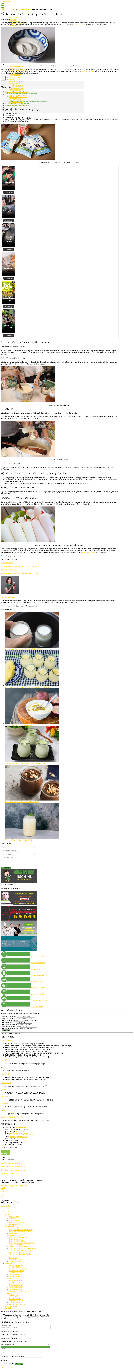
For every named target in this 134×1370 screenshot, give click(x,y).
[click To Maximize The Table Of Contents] (3, 78)
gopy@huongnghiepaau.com (18, 1133)
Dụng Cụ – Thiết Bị (15, 1299)
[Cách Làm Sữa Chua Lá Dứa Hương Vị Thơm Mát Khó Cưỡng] (32, 762)
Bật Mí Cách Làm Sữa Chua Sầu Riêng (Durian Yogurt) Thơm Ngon (27, 687)
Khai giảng (8, 1256)
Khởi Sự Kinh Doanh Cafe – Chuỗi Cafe (22, 1247)
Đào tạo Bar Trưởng (15, 1228)
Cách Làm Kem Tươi (15, 79)
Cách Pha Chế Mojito (16, 87)
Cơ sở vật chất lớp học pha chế (11, 1163)
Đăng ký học (13, 1258)
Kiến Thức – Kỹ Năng (16, 1302)
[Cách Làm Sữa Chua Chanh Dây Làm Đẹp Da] (32, 724)
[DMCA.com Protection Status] (5, 1154)
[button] (2, 556)
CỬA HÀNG (8, 1308)
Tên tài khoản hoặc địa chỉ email (12, 1356)
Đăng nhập (19, 1364)
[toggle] (1, 1067)
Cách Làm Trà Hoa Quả (16, 1271)
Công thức (8, 64)
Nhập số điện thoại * (9, 1018)
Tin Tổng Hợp (13, 1295)
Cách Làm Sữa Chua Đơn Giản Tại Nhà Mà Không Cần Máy (24, 649)
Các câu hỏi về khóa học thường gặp (13, 1170)
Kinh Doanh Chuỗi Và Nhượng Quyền (21, 1250)
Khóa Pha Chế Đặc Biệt (16, 1239)
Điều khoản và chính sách (9, 1173)
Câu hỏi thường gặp (15, 1224)
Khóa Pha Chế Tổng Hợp (17, 1241)
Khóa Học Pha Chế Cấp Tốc (18, 1252)
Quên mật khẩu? (6, 1367)
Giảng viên (12, 20)
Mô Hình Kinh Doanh (12, 107)
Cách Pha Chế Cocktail (16, 66)
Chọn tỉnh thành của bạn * (11, 1028)
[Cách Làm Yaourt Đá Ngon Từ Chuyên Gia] (32, 838)
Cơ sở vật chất (14, 18)
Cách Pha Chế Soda (15, 91)
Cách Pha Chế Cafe (15, 76)
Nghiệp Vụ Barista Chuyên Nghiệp (20, 1232)
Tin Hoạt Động (13, 1297)
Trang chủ (4, 9)
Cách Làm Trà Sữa (15, 68)
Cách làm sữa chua (23, 9)
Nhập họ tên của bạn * (9, 1016)
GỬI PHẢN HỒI (6, 867)
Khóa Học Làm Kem (15, 1245)
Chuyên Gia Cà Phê (15, 1235)
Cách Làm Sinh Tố (15, 78)
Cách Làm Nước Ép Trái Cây (18, 1269)
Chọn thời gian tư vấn (9, 1024)
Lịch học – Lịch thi (15, 1261)
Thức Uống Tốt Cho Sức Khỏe (19, 1291)
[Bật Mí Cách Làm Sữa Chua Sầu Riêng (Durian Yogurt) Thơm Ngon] (32, 685)
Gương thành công (15, 22)
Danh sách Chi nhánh (16, 1260)
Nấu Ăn (6, 1335)
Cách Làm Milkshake (16, 85)
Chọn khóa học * (7, 1022)
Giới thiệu (8, 1215)
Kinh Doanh (7, 1342)
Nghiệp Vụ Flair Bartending (18, 1233)
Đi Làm (16, 1342)
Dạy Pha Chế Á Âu (80, 25)
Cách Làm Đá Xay (15, 83)
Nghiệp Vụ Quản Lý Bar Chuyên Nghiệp (22, 1243)
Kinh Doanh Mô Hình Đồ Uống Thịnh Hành (22, 1248)
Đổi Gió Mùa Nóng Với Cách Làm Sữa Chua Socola (22, 802)
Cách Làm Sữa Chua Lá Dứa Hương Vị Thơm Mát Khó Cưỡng (25, 764)
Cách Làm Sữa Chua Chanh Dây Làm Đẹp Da (20, 725)
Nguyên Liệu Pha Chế (16, 1301)
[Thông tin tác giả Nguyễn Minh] (10, 594)
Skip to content (6, 2)
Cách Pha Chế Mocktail (16, 89)
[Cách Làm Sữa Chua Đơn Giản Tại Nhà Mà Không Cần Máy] (32, 647)
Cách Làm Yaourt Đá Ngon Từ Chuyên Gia (18, 840)
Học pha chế (9, 1226)
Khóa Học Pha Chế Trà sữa (18, 1237)
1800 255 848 (5, 1184)
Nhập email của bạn (9, 1026)
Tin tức (7, 1293)
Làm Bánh (14, 1335)
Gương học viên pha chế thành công (13, 1167)
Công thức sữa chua (88, 71)
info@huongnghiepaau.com (18, 1137)
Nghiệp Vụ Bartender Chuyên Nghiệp (21, 1230)
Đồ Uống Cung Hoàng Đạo (17, 1304)
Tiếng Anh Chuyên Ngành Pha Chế (20, 1254)
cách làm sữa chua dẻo (88, 552)
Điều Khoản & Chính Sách (17, 1222)
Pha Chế (23, 1335)
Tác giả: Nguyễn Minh (8, 597)
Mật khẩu (4, 1360)
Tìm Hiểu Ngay (8, 192)
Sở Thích (24, 1342)
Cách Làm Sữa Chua (15, 1273)
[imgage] (19, 883)
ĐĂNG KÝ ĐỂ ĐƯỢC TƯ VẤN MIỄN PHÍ (14, 1186)
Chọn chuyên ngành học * (10, 1020)
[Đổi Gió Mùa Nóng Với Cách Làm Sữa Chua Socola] (32, 800)
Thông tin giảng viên (8, 1177)
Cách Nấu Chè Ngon (15, 81)
